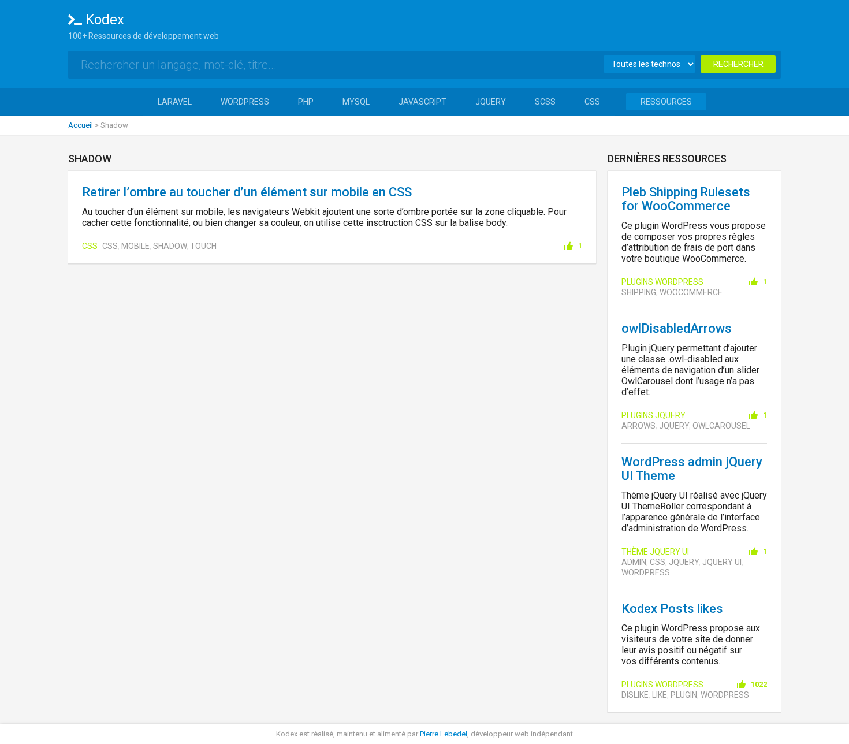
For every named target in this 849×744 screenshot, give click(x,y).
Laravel (175, 101)
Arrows (638, 425)
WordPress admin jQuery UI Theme (691, 469)
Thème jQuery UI (655, 551)
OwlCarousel (721, 425)
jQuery (490, 101)
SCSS (545, 101)
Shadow (170, 246)
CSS (592, 101)
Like (659, 695)
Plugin (684, 695)
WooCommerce (691, 292)
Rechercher (738, 64)
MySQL (356, 101)
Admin (633, 562)
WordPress (245, 101)
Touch (203, 246)
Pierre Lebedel (443, 734)
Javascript (422, 101)
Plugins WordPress (662, 282)
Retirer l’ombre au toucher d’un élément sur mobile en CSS (247, 192)
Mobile (135, 246)
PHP (306, 101)
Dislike (635, 695)
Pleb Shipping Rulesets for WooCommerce (685, 199)
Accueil (80, 125)
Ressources (666, 101)
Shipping (638, 292)
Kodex (104, 20)
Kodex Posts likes (672, 608)
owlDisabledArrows (676, 328)
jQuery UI (722, 562)
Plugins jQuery (653, 415)
